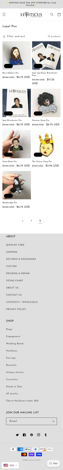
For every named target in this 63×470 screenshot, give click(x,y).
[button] (3, 14)
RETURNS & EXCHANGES (21, 259)
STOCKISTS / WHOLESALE (22, 302)
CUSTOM (11, 266)
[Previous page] (22, 220)
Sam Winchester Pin (12, 120)
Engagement (13, 336)
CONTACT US (14, 295)
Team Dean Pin (9, 162)
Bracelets (11, 365)
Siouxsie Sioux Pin (40, 120)
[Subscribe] (53, 421)
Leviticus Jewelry (35, 460)
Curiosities (12, 379)
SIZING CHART (14, 281)
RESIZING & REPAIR (18, 273)
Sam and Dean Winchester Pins (45, 74)
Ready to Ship (14, 387)
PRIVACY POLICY (16, 309)
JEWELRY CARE (15, 245)
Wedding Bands (15, 344)
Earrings (11, 358)
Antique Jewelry (15, 372)
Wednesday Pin (9, 203)
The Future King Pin (42, 162)
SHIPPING (11, 252)
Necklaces (11, 351)
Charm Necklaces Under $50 (22, 401)
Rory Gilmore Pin (10, 73)
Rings (9, 329)
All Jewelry (12, 394)
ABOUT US (12, 288)
